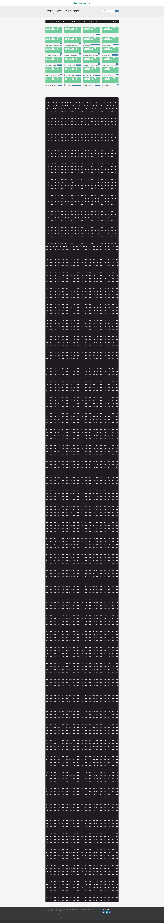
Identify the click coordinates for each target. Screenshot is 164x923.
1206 (86, 281)
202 (98, 124)
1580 (63, 345)
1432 (78, 320)
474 (95, 166)
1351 (59, 307)
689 (112, 198)
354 (115, 147)
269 (112, 134)
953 (82, 240)
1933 (105, 403)
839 (52, 224)
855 (105, 224)
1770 (63, 377)
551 (72, 179)
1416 (90, 317)
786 (85, 214)
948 (65, 240)
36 (70, 102)
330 (105, 143)
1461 (117, 323)
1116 (105, 265)
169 (58, 121)
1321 (90, 301)
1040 (105, 252)
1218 (59, 285)
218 (82, 127)
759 (65, 211)
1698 (78, 365)
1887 (74, 397)
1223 (78, 285)
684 (95, 198)
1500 (47, 333)
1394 (78, 313)
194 (72, 124)
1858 (109, 390)
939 (105, 236)
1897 (113, 397)
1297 (70, 297)
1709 (47, 368)
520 (108, 172)
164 (112, 118)
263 (92, 134)
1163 (67, 275)
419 (52, 159)
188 (52, 124)
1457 (101, 323)
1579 (59, 345)
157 (88, 118)
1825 (55, 387)
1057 (97, 256)
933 (85, 236)
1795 (86, 381)
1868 (74, 393)
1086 (63, 262)
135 (85, 115)
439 (48, 163)
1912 (97, 400)
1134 (101, 268)
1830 (74, 387)
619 (88, 188)
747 (95, 208)
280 (78, 137)
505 (58, 172)
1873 (94, 393)
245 (102, 131)
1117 (109, 265)
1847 (67, 390)
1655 (59, 358)
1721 (94, 368)
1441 (113, 320)
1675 (63, 361)
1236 (55, 288)
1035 (86, 252)
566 (52, 182)
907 (68, 233)
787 (88, 214)
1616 (55, 352)
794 (112, 214)
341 (72, 147)
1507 (74, 333)
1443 (47, 323)
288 (105, 137)
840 (55, 224)
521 (112, 172)
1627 (97, 352)
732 (115, 204)
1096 (101, 262)
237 (75, 131)
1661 (82, 358)
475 (98, 166)
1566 (82, 342)
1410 (67, 317)
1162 (63, 275)
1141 (55, 272)
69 (93, 105)
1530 (90, 336)
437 (112, 159)
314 (52, 143)
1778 (94, 377)
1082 (47, 262)
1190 (97, 278)
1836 (97, 387)
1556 (117, 339)
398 (52, 156)
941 (112, 236)
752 (112, 208)
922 (48, 236)
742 (78, 208)
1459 (109, 323)
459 (115, 163)
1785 (47, 381)
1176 (117, 275)
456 (105, 163)
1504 (63, 333)
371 (102, 150)
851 (92, 224)
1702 (94, 365)
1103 (55, 265)
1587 (90, 345)
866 (72, 227)
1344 (105, 304)
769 (98, 211)
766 (88, 211)
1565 (78, 342)
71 (98, 105)
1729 (51, 371)
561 (105, 179)
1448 (67, 323)
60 (67, 105)
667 (108, 195)
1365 (113, 307)
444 (65, 163)
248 (112, 131)
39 (79, 102)
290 (112, 137)
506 (62, 172)
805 (78, 217)
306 (95, 140)
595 (78, 185)
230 (52, 131)
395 (112, 153)
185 (112, 121)
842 (62, 224)
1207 (90, 281)
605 (112, 185)
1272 (47, 294)
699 (75, 201)
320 (72, 143)
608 (52, 188)
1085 (59, 262)
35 (67, 102)
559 (98, 179)
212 (62, 127)
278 (72, 137)
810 (95, 217)
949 (68, 240)
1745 (113, 371)
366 (85, 150)
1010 (63, 249)
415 (108, 156)
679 (78, 198)
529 (68, 176)
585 (115, 182)
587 (52, 185)
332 (112, 143)
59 (65, 105)
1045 (51, 256)
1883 (59, 397)
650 (52, 195)
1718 (82, 368)
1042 (113, 252)
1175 (113, 275)
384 (75, 153)
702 (85, 201)
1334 (67, 304)
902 (52, 233)
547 (58, 179)
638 (82, 192)
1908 (82, 400)
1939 (55, 406)
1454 (90, 323)
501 (115, 169)
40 (82, 102)
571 (68, 182)
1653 (51, 358)
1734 (70, 371)
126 (55, 115)
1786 (51, 381)
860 (52, 227)
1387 (51, 313)
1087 (67, 262)
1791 (70, 381)
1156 (113, 272)
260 (82, 134)
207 (115, 124)
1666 (101, 358)
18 (90, 99)
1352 (63, 307)
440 (52, 163)
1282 (86, 294)
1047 (59, 256)
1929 (90, 403)
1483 (55, 329)
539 (102, 176)
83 (61, 108)
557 (92, 179)
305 (92, 140)
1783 (113, 377)
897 (105, 230)
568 (58, 182)
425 (72, 159)
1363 (105, 307)
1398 (94, 313)
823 (68, 220)
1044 (47, 256)
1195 (117, 278)
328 (98, 143)
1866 (67, 393)
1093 (90, 262)
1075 (94, 259)
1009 (59, 249)
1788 (59, 381)
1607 (94, 349)
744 (85, 208)
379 (58, 153)
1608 (97, 349)
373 (108, 150)
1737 (82, 371)
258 (75, 134)
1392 (70, 313)
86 (69, 108)
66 (84, 105)
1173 (105, 275)
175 (78, 121)
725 (92, 204)
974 (82, 243)
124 (48, 115)
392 (102, 153)
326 (92, 143)
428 (82, 159)
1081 (117, 259)
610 (58, 188)
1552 (101, 339)
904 (58, 233)
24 (107, 99)
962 (112, 240)
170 (62, 121)
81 (55, 108)
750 (105, 208)
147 (55, 118)
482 (52, 169)
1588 (94, 345)
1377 (86, 310)
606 (115, 185)
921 (115, 233)
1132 (94, 268)
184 (108, 121)
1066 (59, 259)
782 (72, 214)
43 (90, 102)
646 (108, 192)
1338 (82, 304)
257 (72, 134)
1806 (55, 384)
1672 (51, 361)
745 (88, 208)
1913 (101, 400)
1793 (78, 381)
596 (82, 185)
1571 (101, 342)
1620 (70, 352)
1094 (94, 262)
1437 (97, 320)
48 (104, 102)
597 (85, 185)
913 (88, 233)
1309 (117, 297)
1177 (47, 278)
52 (115, 102)
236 (72, 131)
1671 (47, 361)
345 (85, 147)
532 (78, 176)
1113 (94, 265)
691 (48, 201)
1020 (101, 249)
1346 (113, 304)
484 (58, 169)
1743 (105, 371)
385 (78, 153)
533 (82, 176)
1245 (90, 288)
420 (55, 159)
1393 (74, 313)
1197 (51, 281)
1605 (86, 349)
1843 (51, 390)
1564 (74, 342)
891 (85, 230)
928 (68, 236)
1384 (113, 310)
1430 (70, 320)
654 (65, 195)
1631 (113, 352)
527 (62, 176)
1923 (67, 403)
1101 (47, 265)
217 (78, 127)
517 (98, 172)
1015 (82, 249)
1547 (82, 339)
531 (75, 176)
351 (105, 147)
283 (88, 137)
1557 (47, 342)
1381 (101, 310)
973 (78, 243)
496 (98, 169)
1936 (117, 403)
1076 (97, 259)
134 (82, 115)
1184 (74, 278)
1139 (47, 272)
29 (51, 102)
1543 (67, 339)
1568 (90, 342)
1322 (94, 301)
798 (55, 217)
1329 (47, 304)
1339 (86, 304)
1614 (47, 352)
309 (105, 140)
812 (102, 217)
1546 (78, 339)
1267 (101, 291)
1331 (55, 304)
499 (108, 169)
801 (65, 217)
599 (92, 185)
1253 (47, 291)
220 (88, 127)
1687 (109, 361)
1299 (78, 297)
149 (62, 118)
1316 (70, 301)
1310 (47, 301)
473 (92, 166)
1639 (70, 355)
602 (102, 185)
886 (68, 230)
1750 (59, 374)
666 (105, 195)
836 (112, 220)
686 (102, 198)
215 (72, 127)
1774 (78, 377)
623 (102, 188)
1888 (78, 397)
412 (98, 156)
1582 (70, 345)
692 (52, 201)
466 (68, 166)
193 (68, 124)
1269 (109, 291)
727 (98, 204)
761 (72, 211)
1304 (97, 297)
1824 (51, 387)
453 (95, 163)
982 (108, 243)
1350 (55, 307)
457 (108, 163)
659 (82, 195)
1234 (47, 288)
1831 (78, 387)
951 (75, 240)
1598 (59, 349)
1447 (63, 323)
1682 (90, 361)
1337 (78, 304)
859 (48, 227)
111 (75, 111)
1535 (109, 336)
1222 (74, 285)
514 (88, 172)
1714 (67, 368)
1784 (117, 377)
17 (88, 99)
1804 (47, 384)
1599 (63, 349)
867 (75, 227)
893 (92, 230)
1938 (51, 406)
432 (95, 159)
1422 (113, 317)
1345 (109, 304)
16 (85, 99)
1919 (51, 403)
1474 (94, 326)
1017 (90, 249)
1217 (55, 285)
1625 (90, 352)
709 (108, 201)
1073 (86, 259)
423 (65, 159)
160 (98, 118)
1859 (113, 390)
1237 (59, 288)
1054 (86, 256)
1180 (59, 278)
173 (72, 121)
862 (58, 227)
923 (52, 236)
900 (115, 230)
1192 (105, 278)
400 (58, 156)
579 (95, 182)
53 (48, 105)
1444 (51, 323)
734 (52, 208)
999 (94, 246)
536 (92, 176)
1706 (109, 365)
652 (58, 195)
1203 (74, 281)
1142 (59, 272)
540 (105, 176)
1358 (86, 307)
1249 (105, 288)
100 (109, 108)
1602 (74, 349)
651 (55, 195)
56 (56, 105)
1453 (86, 323)
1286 (101, 294)
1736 (78, 371)
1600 (67, 349)
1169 (90, 275)
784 (78, 214)
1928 (86, 403)
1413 (78, 317)
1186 (82, 278)
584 (112, 182)
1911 (94, 400)
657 (75, 195)
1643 (86, 355)
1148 (82, 272)
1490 (82, 329)
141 (105, 115)
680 (82, 198)
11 (71, 99)
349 (98, 147)
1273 (51, 294)
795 (115, 214)
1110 (82, 265)
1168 (86, 275)
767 (92, 211)
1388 (55, 313)
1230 (105, 285)
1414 (82, 317)
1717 (78, 368)
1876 (105, 393)
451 (88, 163)
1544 (70, 339)
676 (68, 198)
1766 (47, 377)
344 (82, 147)
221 (92, 127)
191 (62, 124)
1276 (63, 294)
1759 (94, 374)
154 (78, 118)
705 (95, 201)
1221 (70, 285)
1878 (113, 393)
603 (105, 185)
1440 (109, 320)
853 (98, 224)
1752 (67, 374)
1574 (113, 342)
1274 (55, 294)
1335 (70, 304)
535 (88, 176)
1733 (67, 371)
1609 (101, 349)
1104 (59, 265)
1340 (90, 304)
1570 (97, 342)
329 (102, 143)
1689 (117, 361)
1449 (70, 323)
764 (82, 211)
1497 (109, 329)
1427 (59, 320)
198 (85, 124)
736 (58, 208)
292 (48, 140)
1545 (74, 339)
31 (56, 102)
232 (58, 131)
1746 (117, 371)
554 (82, 179)
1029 (63, 252)
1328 (117, 301)
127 (58, 115)
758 (62, 211)
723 (85, 204)
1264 (90, 291)
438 (115, 159)
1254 (51, 291)
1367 (47, 310)
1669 (113, 358)
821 (62, 220)
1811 (74, 384)
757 (58, 211)
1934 (109, 403)
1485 (63, 329)
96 (98, 108)
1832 (82, 387)
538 (98, 176)
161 (102, 118)
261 (85, 134)
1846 (63, 390)
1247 (97, 288)
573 (75, 182)
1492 (90, 329)
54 (51, 105)
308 (102, 140)
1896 (109, 397)
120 (105, 111)
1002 (105, 246)
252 (55, 134)
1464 (55, 326)
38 (76, 102)
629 (52, 192)
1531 (94, 336)
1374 (74, 310)
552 (75, 179)
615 (75, 188)
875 (102, 227)
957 (95, 240)
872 (92, 227)
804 (75, 217)
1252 (117, 288)
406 (78, 156)
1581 (67, 345)
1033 (78, 252)
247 (108, 131)
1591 (105, 345)
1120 (47, 268)
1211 (105, 281)
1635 (55, 355)
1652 (47, 358)
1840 (113, 387)
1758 (90, 374)
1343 (101, 304)
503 (52, 172)
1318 (78, 301)
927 (65, 236)
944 (52, 240)
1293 (55, 297)
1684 (97, 361)
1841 (117, 387)
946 (58, 240)
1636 (59, 355)
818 (52, 220)
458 (112, 163)
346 (88, 147)
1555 (113, 339)
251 (52, 134)
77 (115, 105)
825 (75, 220)
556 (88, 179)
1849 (74, 390)
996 (84, 246)
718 (68, 204)
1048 (63, 256)
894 (95, 230)
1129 (82, 268)
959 (102, 240)
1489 (78, 329)
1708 (117, 365)
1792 (74, 381)
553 (78, 179)
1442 (117, 320)
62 (73, 105)
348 (95, 147)
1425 (51, 320)
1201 (67, 281)
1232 (113, 285)
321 (75, 143)
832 (98, 220)
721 (78, 204)
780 (65, 214)
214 (68, 127)
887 (72, 230)
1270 (113, 291)
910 (78, 233)
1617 (59, 352)
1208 (94, 281)
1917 (117, 400)
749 (102, 208)
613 (68, 188)
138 (95, 115)
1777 (90, 377)
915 (95, 233)
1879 (117, 393)
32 (59, 102)
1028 (59, 252)
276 (65, 137)
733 (48, 208)
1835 (94, 387)
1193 (109, 278)
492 (85, 169)
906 (65, 233)
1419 (101, 317)
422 (62, 159)
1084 (55, 262)
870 (85, 227)
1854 (94, 390)
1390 (63, 313)
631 (58, 192)
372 (105, 150)
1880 (47, 397)
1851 (82, 390)
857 (112, 224)
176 (82, 121)
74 (107, 105)
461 (52, 166)
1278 (70, 294)
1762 (105, 374)
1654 (55, 358)
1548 (86, 339)
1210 (101, 281)
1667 (105, 358)
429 (85, 159)
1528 (82, 336)
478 (108, 166)
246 (105, 131)
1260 (74, 291)
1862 (51, 393)
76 (113, 105)
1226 (90, 285)
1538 (47, 339)
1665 (97, 358)
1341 (94, 304)
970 (68, 243)
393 (105, 153)
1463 (51, 326)
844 (68, 224)
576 (85, 182)
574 (78, 182)
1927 (82, 403)
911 (82, 233)
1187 (86, 278)
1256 (59, 291)
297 (65, 140)
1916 (113, 400)
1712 (59, 368)
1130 (86, 268)
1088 (70, 262)
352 (108, 147)
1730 (55, 371)
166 (48, 121)
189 (55, 124)
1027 (55, 252)
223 (98, 127)
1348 (47, 307)
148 (58, 118)
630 (55, 192)
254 (62, 134)
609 (55, 188)
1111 (86, 265)
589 (58, 185)
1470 (78, 326)
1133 (97, 268)
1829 (70, 387)
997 (87, 246)
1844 (55, 390)
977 (92, 243)
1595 (47, 349)
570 (65, 182)
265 (98, 134)
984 (115, 243)
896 (102, 230)
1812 (78, 384)
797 (52, 217)
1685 (101, 361)
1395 (82, 313)
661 (88, 195)
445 (68, 163)
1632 (117, 352)
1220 (67, 285)
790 (98, 214)
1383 (109, 310)
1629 (105, 352)
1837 (101, 387)
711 (115, 201)
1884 (63, 397)
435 (105, 159)
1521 (55, 336)
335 (52, 147)
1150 (90, 272)
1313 (59, 301)
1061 (113, 256)
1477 (105, 326)
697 (68, 201)
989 (60, 246)
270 (115, 134)
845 (72, 224)
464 (62, 166)
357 (55, 150)
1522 (59, 336)
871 (88, 227)
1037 (94, 252)
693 (55, 201)
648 (115, 192)
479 (112, 166)
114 (85, 111)
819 (55, 220)
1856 (101, 390)
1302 (90, 297)
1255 (55, 291)
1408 (59, 317)
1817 (97, 384)
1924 (70, 403)
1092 (86, 262)
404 (72, 156)
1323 (97, 301)
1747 (47, 374)
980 (102, 243)
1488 (74, 329)
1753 (70, 374)
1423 (117, 317)
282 (85, 137)
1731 (59, 371)
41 (84, 102)
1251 (113, 288)
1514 (101, 333)
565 (48, 182)
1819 (105, 384)
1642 (82, 355)
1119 (117, 265)
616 (78, 188)
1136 (109, 268)
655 (68, 195)
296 (62, 140)
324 (85, 143)
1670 (117, 358)
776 (52, 214)
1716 (74, 368)
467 (72, 166)
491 (82, 169)
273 (55, 137)
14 (79, 99)
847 (78, 224)
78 (47, 108)
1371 (63, 310)
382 (68, 153)
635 (72, 192)
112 (78, 111)
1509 (82, 333)
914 (92, 233)
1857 (105, 390)
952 (78, 240)
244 (98, 131)
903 (55, 233)
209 (52, 127)
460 (48, 166)
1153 (101, 272)
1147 (78, 272)
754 (48, 211)
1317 (74, 301)
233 (62, 131)
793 (108, 214)
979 (98, 243)
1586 (86, 345)
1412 (74, 317)
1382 (105, 310)
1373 (70, 310)
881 (52, 230)
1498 (113, 329)
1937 (47, 406)
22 (102, 99)
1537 (117, 336)
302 (82, 140)
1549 (90, 339)
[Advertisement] (82, 90)
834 (105, 220)
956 (92, 240)
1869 (78, 393)
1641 (78, 355)
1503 (59, 333)
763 (78, 211)
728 (102, 204)
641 (92, 192)
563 (112, 179)
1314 (63, 301)
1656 (63, 358)
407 (82, 156)
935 (92, 236)
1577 (51, 345)
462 (55, 166)
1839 (109, 387)
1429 (67, 320)
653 (62, 195)
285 (95, 137)
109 (68, 111)
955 (88, 240)
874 (98, 227)
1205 (82, 281)
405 (75, 156)
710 (112, 201)
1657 (67, 358)
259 (78, 134)
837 (115, 220)
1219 (63, 285)
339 (65, 147)
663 (95, 195)
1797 (94, 381)
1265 (94, 291)
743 (82, 208)
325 (88, 143)
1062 (117, 256)
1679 (78, 361)
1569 (94, 342)
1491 (86, 329)
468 (75, 166)
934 (88, 236)
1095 (97, 262)
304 (88, 140)
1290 (117, 294)
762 (75, 211)
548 (62, 179)
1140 (51, 272)
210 (55, 127)
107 (62, 111)
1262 (82, 291)
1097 (105, 262)
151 (68, 118)
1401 (105, 313)
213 (65, 127)
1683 (94, 361)
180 (95, 121)
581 (102, 182)
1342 (97, 304)
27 (116, 99)
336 (55, 147)
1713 (63, 368)
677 (72, 198)
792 (105, 214)
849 (85, 224)
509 (72, 172)
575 (82, 182)
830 (92, 220)
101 (113, 108)
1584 (78, 345)
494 (92, 169)
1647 (101, 355)
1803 (117, 381)
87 (72, 108)
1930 (94, 403)
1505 (67, 333)
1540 (55, 339)
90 (81, 108)
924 (55, 236)
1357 (82, 307)
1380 (97, 310)
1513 (97, 333)
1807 (59, 384)
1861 (47, 393)
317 (62, 143)
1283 (90, 294)
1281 (82, 294)
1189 (94, 278)
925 (58, 236)
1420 (105, 317)
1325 (105, 301)
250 (48, 134)
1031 (70, 252)
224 (102, 127)
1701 (90, 365)
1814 (86, 384)
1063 (47, 259)
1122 (55, 268)
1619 (67, 352)
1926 (78, 403)
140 (102, 115)
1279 (74, 294)
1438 (101, 320)
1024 (117, 249)
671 (52, 198)
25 (110, 99)
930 (75, 236)
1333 (63, 304)
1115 (101, 265)
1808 (63, 384)
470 (82, 166)
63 (76, 105)
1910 (90, 400)
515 (92, 172)
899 (112, 230)
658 (78, 195)
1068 (67, 259)
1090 (78, 262)
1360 (94, 307)
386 (82, 153)
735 (55, 208)
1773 (74, 377)
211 (58, 127)
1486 (67, 329)
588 (55, 185)
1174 (109, 275)
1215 (47, 285)
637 (78, 192)
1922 (63, 403)
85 (67, 108)
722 (82, 204)
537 (95, 176)
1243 (82, 288)
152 (72, 118)
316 (58, 143)
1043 (117, 252)
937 (98, 236)
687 (105, 198)
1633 (47, 355)
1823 (47, 387)
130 (68, 115)
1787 (55, 381)
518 (102, 172)
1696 (70, 365)
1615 (51, 352)
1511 (90, 333)
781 (68, 214)
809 (92, 217)
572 (72, 182)
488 (72, 169)
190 (58, 124)
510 (75, 172)
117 (95, 111)
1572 (105, 342)
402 (65, 156)
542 (112, 176)
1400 (101, 313)
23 (105, 99)
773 (112, 211)
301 (78, 140)
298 (68, 140)
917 (102, 233)
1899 (47, 400)
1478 (109, 326)
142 (108, 115)
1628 (101, 352)
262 (88, 134)
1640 (74, 355)
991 (67, 246)
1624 (86, 352)
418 (48, 159)
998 (90, 246)
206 (112, 124)
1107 (70, 265)
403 (68, 156)
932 (82, 236)
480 (115, 166)
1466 (63, 326)
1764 (113, 374)
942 (115, 236)
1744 (109, 371)
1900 (51, 400)
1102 (51, 265)
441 (55, 163)
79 (50, 108)
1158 (47, 275)
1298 (74, 297)
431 (92, 159)
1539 (51, 339)
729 (105, 204)
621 (95, 188)
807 (85, 217)
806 (82, 217)
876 (105, 227)
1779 (97, 377)
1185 (78, 278)
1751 (63, 374)
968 (62, 243)
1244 (86, 288)
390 (95, 153)
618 (85, 188)
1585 (82, 345)
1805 (51, 384)
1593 (113, 345)
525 (55, 176)
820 (58, 220)
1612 (113, 349)
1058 (101, 256)
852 (95, 224)
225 (105, 127)
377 (52, 153)
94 (92, 108)
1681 (86, 361)
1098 (109, 262)
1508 (78, 333)
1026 (51, 252)
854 (102, 224)
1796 (90, 381)
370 (98, 150)
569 (62, 182)
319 (68, 143)
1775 (82, 377)
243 (95, 131)
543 (115, 176)
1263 (86, 291)
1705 (105, 365)
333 (115, 143)
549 (65, 179)
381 (65, 153)
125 (52, 115)
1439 (105, 320)
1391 (67, 313)
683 (92, 198)
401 (62, 156)
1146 (74, 272)
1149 (86, 272)
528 (65, 176)
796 (48, 217)
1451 (78, 323)
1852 (86, 390)
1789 (63, 381)
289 (108, 137)
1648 (105, 355)
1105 (63, 265)
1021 (105, 249)
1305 (101, 297)
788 (92, 214)
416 (112, 156)
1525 (70, 336)
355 (48, 150)
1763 (109, 374)
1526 (74, 336)
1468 (70, 326)
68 (90, 105)
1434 (86, 320)
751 (108, 208)
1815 (90, 384)
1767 (51, 377)
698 (72, 201)
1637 (63, 355)
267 (105, 134)
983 (112, 243)
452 (92, 163)
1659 (74, 358)
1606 (90, 349)
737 (62, 208)
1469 (74, 326)
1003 (109, 246)
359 (62, 150)
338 (62, 147)
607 (48, 188)
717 (65, 204)
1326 (109, 301)
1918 (47, 403)
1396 (86, 313)
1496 (105, 329)
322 (78, 143)
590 (62, 185)
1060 (109, 256)
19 (93, 99)
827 (82, 220)
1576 (47, 345)
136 (88, 115)
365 (82, 150)
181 (98, 121)
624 (105, 188)
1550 (94, 339)
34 (65, 102)
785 (82, 214)
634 (68, 192)
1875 (101, 393)
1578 (55, 345)
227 (112, 127)
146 (52, 118)
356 (52, 150)
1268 (105, 291)
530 (72, 176)
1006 (47, 249)
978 (95, 243)
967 (58, 243)
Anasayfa (47, 13)
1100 (117, 262)
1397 (90, 313)
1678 (74, 361)
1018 (94, 249)
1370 (59, 310)
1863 (55, 393)
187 (48, 124)
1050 (70, 256)
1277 (67, 294)
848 (82, 224)
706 (98, 201)
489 (75, 169)
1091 (82, 262)
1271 (117, 291)
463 (58, 166)
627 (115, 188)
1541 (59, 339)
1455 (94, 323)
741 (75, 208)
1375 (78, 310)
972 (75, 243)
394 (108, 153)
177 (85, 121)
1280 (78, 294)
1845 (59, 390)
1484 (59, 329)
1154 (105, 272)
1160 (55, 275)
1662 (86, 358)
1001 (101, 246)
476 (102, 166)
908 (72, 233)
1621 (74, 352)
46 (98, 102)
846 (75, 224)
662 (92, 195)
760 (68, 211)
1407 (55, 317)
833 (102, 220)
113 (82, 111)
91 (84, 108)
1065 (55, 259)
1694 (63, 365)
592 (68, 185)
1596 (51, 349)
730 (108, 204)
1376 (82, 310)
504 (55, 172)
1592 (109, 345)
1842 (47, 390)
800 (62, 217)
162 (105, 118)
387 (85, 153)
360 (65, 150)
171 (65, 121)
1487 (70, 329)
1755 (78, 374)
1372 (67, 310)
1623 (82, 352)
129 (65, 115)
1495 (101, 329)
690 (115, 198)
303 (85, 140)
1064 (51, 259)
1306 (105, 297)
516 (95, 172)
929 (72, 236)
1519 (47, 336)
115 (88, 111)
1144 (67, 272)
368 (92, 150)
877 (108, 227)
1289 (113, 294)
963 (115, 240)
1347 (117, 304)
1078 (105, 259)
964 (48, 243)
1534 (105, 336)
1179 (55, 278)
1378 (90, 310)
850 (88, 224)
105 (55, 111)
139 (98, 115)
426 (75, 159)
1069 (70, 259)
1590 (101, 345)
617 (82, 188)
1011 (67, 249)
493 (88, 169)
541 (108, 176)
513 (85, 172)
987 (54, 246)
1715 (70, 368)
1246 (94, 288)
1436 (94, 320)
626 (112, 188)
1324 (101, 301)
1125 (67, 268)
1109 (78, 265)
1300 (82, 297)
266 (102, 134)
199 (88, 124)
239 (82, 131)
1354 (70, 307)
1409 (63, 317)
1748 (51, 374)
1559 (55, 342)
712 (48, 204)
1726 (113, 368)
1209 (97, 281)
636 (75, 192)
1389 (59, 313)
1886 (70, 397)
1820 (109, 384)
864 (65, 227)
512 (82, 172)
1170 (94, 275)
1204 (78, 281)
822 (65, 220)
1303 (94, 297)
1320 (86, 301)
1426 (55, 320)
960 (105, 240)
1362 (101, 307)
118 (98, 111)
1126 (70, 268)
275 (62, 137)
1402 (109, 313)
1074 (90, 259)
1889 (82, 397)
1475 (97, 326)
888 (75, 230)
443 (62, 163)
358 (58, 150)
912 (85, 233)
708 (105, 201)
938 (102, 236)
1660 (78, 358)
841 (58, 224)
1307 (109, 297)
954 (85, 240)
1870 (82, 393)
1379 (94, 310)
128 (62, 115)
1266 (97, 291)
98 (103, 108)
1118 (113, 265)
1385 (117, 310)
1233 (117, 285)
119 (102, 111)
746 (92, 208)
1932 (101, 403)
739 (68, 208)
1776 (86, 377)
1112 (90, 265)
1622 (78, 352)
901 (48, 233)
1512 (94, 333)
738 (65, 208)
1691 (51, 365)
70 (96, 105)
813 (105, 217)
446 (72, 163)
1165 (74, 275)
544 (48, 179)
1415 (86, 317)
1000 (97, 246)
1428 (63, 320)
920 (112, 233)
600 (95, 185)
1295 (63, 297)
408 (85, 156)
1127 (74, 268)
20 (96, 99)
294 (55, 140)
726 (95, 204)
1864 (59, 393)
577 (88, 182)
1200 (63, 281)
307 (98, 140)
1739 (90, 371)
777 (55, 214)
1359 (90, 307)
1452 (82, 323)
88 (75, 108)
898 (108, 230)
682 (88, 198)
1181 (63, 278)
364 (78, 150)
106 (58, 111)
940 (108, 236)
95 (95, 108)
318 (65, 143)
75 (110, 105)
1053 (82, 256)
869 (82, 227)
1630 (109, 352)
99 (106, 108)
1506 (70, 333)
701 (82, 201)
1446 (59, 323)
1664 (94, 358)
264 (95, 134)
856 (108, 224)
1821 (113, 384)
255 (65, 134)
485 (62, 169)
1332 (59, 304)
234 (65, 131)
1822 (117, 384)
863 (62, 227)
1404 (117, 313)
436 (108, 159)
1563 (70, 342)
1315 (67, 301)
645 (105, 192)
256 (68, 134)
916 (98, 233)
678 (75, 198)
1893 (97, 397)
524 (52, 176)
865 (68, 227)
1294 (59, 297)
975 (85, 243)
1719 (86, 368)
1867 (70, 393)
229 (48, 131)
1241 (74, 288)
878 (112, 227)
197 (82, 124)
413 (102, 156)
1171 (97, 275)
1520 (51, 336)
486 (65, 169)
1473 (90, 326)
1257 (63, 291)
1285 (97, 294)
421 (58, 159)
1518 (117, 333)
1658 (70, 358)
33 (62, 102)
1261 (78, 291)
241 (88, 131)
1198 (55, 281)
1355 (74, 307)
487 (68, 169)
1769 (59, 377)
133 (78, 115)
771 (105, 211)
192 (65, 124)
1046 (55, 256)
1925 (74, 403)
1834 (90, 387)
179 (92, 121)
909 (75, 233)
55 (53, 105)
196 (78, 124)
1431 (74, 320)
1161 (59, 275)
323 (82, 143)
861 (55, 227)
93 (89, 108)
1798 (97, 381)
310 (108, 140)
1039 (101, 252)
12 (74, 99)
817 (48, 220)
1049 (67, 256)
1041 (109, 252)
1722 (97, 368)
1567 (86, 342)
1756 (82, 374)
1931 (97, 403)
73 (104, 105)
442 (58, 163)
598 (88, 185)
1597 (55, 349)
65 (82, 105)
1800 (105, 381)
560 (102, 179)
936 (95, 236)
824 (72, 220)
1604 (82, 349)
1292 (51, 297)
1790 (67, 381)
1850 (78, 390)
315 (55, 143)
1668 (109, 358)
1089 (74, 262)
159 (95, 118)
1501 (51, 333)
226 (108, 127)
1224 (82, 285)
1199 (59, 281)
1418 (97, 317)
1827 (63, 387)
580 (98, 182)
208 (48, 127)
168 (55, 121)
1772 (70, 377)
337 (58, 147)
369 (95, 150)
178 (88, 121)
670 (48, 198)
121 (108, 111)
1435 (90, 320)
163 (108, 118)
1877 (109, 393)
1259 (70, 291)
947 (62, 240)
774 (115, 211)
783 (75, 214)
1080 (113, 259)
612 (65, 188)
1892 (94, 397)
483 (55, 169)
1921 (59, 403)
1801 (109, 381)
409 (88, 156)
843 (65, 224)
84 (64, 108)
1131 (90, 268)
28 (48, 102)
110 (72, 111)
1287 (105, 294)
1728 (47, 371)
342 (75, 147)
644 (102, 192)
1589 (97, 345)
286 (98, 137)
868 (78, 227)
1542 (63, 339)
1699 (82, 365)
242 (92, 131)
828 (85, 220)
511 (78, 172)
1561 (63, 342)
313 (48, 143)
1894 (101, 397)
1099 (113, 262)
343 (78, 147)
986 (50, 246)
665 (102, 195)
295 (58, 140)
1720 (90, 368)
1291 (47, 297)
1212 (109, 281)
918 (105, 233)
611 (62, 188)
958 (98, 240)
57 (59, 105)
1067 (63, 259)
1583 (74, 345)
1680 (82, 361)
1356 (78, 307)
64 (79, 105)
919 (108, 233)
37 (73, 102)
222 (95, 127)
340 (68, 147)
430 (88, 159)
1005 (117, 246)
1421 (109, 317)
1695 (67, 365)
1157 (117, 272)
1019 (97, 249)
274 (58, 137)
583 (108, 182)
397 (48, 156)
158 (92, 118)
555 (85, 179)
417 (115, 156)
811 (98, 217)
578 (92, 182)
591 (65, 185)
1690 (47, 365)
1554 (109, 339)
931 (78, 236)
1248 (101, 288)
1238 (63, 288)
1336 (74, 304)
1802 (113, 381)
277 (68, 137)
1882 (55, 397)
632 (62, 192)
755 (52, 211)
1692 (55, 365)
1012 (70, 249)
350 (102, 147)
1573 (109, 342)
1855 (97, 390)
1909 (86, 400)
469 (78, 166)
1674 (59, 361)
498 (105, 169)
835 (108, 220)
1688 (113, 361)
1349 (51, 307)
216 (75, 127)
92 (86, 108)
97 (100, 108)
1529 (86, 336)
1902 (59, 400)
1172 (101, 275)
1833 (86, 387)
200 (92, 124)
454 (98, 163)
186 (115, 121)
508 (68, 172)
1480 (117, 326)
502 (48, 172)
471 (85, 166)
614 (72, 188)
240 (85, 131)
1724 (105, 368)
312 (115, 140)
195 (75, 124)
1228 (97, 285)
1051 (74, 256)
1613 (117, 349)
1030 (67, 252)
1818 (101, 384)
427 (78, 159)
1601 (70, 349)
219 (85, 127)
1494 (97, 329)
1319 (82, 301)
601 (98, 185)
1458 (105, 323)
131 (72, 115)
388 (88, 153)
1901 (55, 400)
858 (115, 224)
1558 (51, 342)
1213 (113, 281)
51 (113, 102)
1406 (51, 317)
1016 (86, 249)
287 (102, 137)
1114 (97, 265)
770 (102, 211)
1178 (51, 278)
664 (98, 195)
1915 (109, 400)
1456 (97, 323)
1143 (63, 272)
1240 (70, 288)
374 (112, 150)
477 (105, 166)
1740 (94, 371)
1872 (90, 393)
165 (115, 118)
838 (48, 224)
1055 (90, 256)
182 (102, 121)
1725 (109, 368)
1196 (47, 281)
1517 (113, 333)
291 (115, 137)
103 (48, 111)
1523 (63, 336)
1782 (109, 377)
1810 (70, 384)
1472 (86, 326)
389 (92, 153)
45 (96, 102)
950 (72, 240)
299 (72, 140)
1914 (105, 400)
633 (65, 192)
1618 (63, 352)
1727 (117, 368)
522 (115, 172)
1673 (55, 361)
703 (88, 201)
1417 (94, 317)
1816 (94, 384)
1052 (78, 256)
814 (108, 217)
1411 (70, 317)
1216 (51, 285)
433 (98, 159)
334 (48, 147)
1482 (51, 329)
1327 (113, 301)
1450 (74, 323)
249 (115, 131)
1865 (63, 393)
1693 (59, 365)
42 (87, 102)
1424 (47, 320)
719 (72, 204)
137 (92, 115)
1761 (101, 374)
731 (112, 204)
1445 (55, 323)
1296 (67, 297)
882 (55, 230)
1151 (94, 272)
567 (55, 182)
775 (48, 214)
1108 (74, 265)
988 (57, 246)
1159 (51, 275)
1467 (67, 326)
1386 (47, 313)
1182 (67, 278)
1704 (101, 365)
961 (108, 240)
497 (102, 169)
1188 (90, 278)
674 (62, 198)
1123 (59, 268)
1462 (47, 326)
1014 (78, 249)
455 (102, 163)
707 (102, 201)
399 (55, 156)
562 (108, 179)
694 (58, 201)
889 (78, 230)
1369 (55, 310)
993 (74, 246)
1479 (113, 326)
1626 (94, 352)
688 (108, 198)
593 (72, 185)
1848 (70, 390)
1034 (82, 252)
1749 (55, 374)
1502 (55, 333)
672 (55, 198)
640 (88, 192)
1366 (117, 307)
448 (78, 163)
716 (62, 204)
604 (108, 185)
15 (82, 99)
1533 (101, 336)
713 (52, 204)
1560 (59, 342)
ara (117, 10)
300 (75, 140)
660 (85, 195)
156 (85, 118)
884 (62, 230)
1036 (90, 252)
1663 (90, 358)
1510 (86, 333)
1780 (101, 377)
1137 (113, 268)
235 (68, 131)
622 (98, 188)
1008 (55, 249)
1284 (94, 294)
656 (72, 195)
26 (113, 99)
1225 (86, 285)
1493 (94, 329)
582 (105, 182)
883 (58, 230)
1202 (70, 281)
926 (62, 236)
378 (55, 153)
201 (95, 124)
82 (58, 108)
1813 (82, 384)
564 (115, 179)
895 (98, 230)
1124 (63, 268)
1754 (74, 374)
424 (68, 159)
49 (107, 102)
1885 (67, 397)
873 (95, 227)
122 (112, 111)
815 (112, 217)
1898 (117, 397)
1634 (51, 355)
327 (95, 143)
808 (88, 217)
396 (115, 153)
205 (108, 124)
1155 (109, 272)
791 (102, 214)
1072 (82, 259)
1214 (117, 281)
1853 (90, 390)
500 (112, 169)
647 (112, 192)
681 (85, 198)
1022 (109, 249)
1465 (59, 326)
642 (95, 192)
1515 (105, 333)
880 (48, 230)
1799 (101, 381)
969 (65, 243)
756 (55, 211)
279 (75, 137)
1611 (109, 349)
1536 (113, 336)
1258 (67, 291)
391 (98, 153)
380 (62, 153)
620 (92, 188)
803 (72, 217)
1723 (101, 368)
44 (93, 102)
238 (78, 131)
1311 (51, 301)
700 (78, 201)
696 (65, 201)
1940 (59, 406)
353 (112, 147)
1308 (113, 297)
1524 (67, 336)
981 (105, 243)
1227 (94, 285)
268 (108, 134)
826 (78, 220)
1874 (97, 393)
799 (58, 217)
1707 (113, 365)
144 (115, 115)
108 (65, 111)
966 (55, 243)
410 (92, 156)
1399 (97, 313)
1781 (105, 377)
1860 (117, 390)
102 (116, 108)
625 (108, 188)
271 (48, 137)
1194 (113, 278)
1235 (51, 288)
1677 (70, 361)
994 (77, 246)
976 (88, 243)
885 (65, 230)
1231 (109, 285)
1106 (67, 265)
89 (78, 108)
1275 (59, 294)
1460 (113, 323)
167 (52, 121)
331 (108, 143)
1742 (101, 371)
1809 (67, 384)
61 (70, 105)
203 (102, 124)
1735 (74, 371)
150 (65, 118)
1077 (101, 259)
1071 (78, 259)
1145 (70, 272)
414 (105, 156)
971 (72, 243)
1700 (86, 365)
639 (85, 192)
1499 (117, 329)
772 (108, 211)
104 (52, 111)
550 (68, 179)
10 (68, 99)
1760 (97, 374)
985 (47, 246)
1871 (86, 393)
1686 (105, 361)
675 (65, 198)
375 (115, 150)
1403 (113, 313)
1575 (117, 342)
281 (82, 137)
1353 (67, 307)
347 (92, 147)
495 (95, 169)
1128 (78, 268)
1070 (74, 259)
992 (70, 246)
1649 (109, 355)
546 (55, 179)
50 (110, 102)
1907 (78, 400)
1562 (67, 342)
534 (85, 176)
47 (101, 102)
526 (58, 176)
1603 (78, 349)
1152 (97, 272)
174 (75, 121)
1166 (78, 275)
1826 (59, 387)
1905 (70, 400)
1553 (105, 339)
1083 (51, 262)
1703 (97, 365)
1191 (101, 278)
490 (78, 169)
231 (55, 131)
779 (62, 214)
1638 (67, 355)
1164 (70, 275)
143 (112, 115)
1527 (78, 336)
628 (48, 192)
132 (75, 115)
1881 (51, 397)
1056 (94, 256)
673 (58, 198)
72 (101, 105)
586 (48, 185)
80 (53, 108)
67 (87, 105)
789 (95, 214)
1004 (113, 246)
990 (64, 246)
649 (48, 195)
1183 (70, 278)
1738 (86, 371)
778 (58, 214)
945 (55, 240)
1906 (74, 400)
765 (85, 211)
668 (112, 195)
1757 (86, 374)
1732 (63, 371)
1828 (67, 387)
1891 (90, 397)
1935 (113, 403)
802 (68, 217)
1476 (101, 326)
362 (72, 150)
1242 (78, 288)
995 (80, 246)
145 (48, 118)
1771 (67, 377)
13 (76, 99)
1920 (55, 403)
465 (65, 166)
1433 (82, 320)
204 (105, 124)
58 (62, 105)
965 (52, 243)
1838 (105, 387)
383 (72, 153)
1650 (113, 355)
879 (115, 227)
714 (55, 204)
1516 (109, 333)
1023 (113, 249)
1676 (67, 361)
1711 (55, 368)
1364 (109, 307)
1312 (55, 301)
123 (115, 111)
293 (52, 140)
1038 (97, 252)
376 (48, 153)
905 (62, 233)
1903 (63, 400)
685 (98, 198)
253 (58, 134)
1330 (51, 304)
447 (75, 163)
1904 (67, 400)
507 (65, 172)
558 (95, 179)
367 (88, 150)
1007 (51, 249)
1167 (82, 275)
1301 (86, 297)
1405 (47, 317)
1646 (97, 355)
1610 (105, 349)
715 (58, 204)
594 (75, 185)
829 (88, 220)
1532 (97, 336)
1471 (82, 326)
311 (112, 140)
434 (102, 159)
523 (48, 176)
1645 (94, 355)
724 (88, 204)
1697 (74, 365)
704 (92, 201)
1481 (47, 329)
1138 (117, 268)
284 (92, 137)
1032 (74, 252)
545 (52, 179)
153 (75, 118)
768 (95, 211)
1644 (90, 355)
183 (105, 121)
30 (53, 102)
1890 (86, 397)
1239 (67, 288)
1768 (55, 377)
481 (48, 169)
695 (62, 201)
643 (98, 192)
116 (92, 111)
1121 (51, 268)
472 (88, 166)
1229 (101, 285)
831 (95, 220)
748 (98, 208)
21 (99, 99)
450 (85, 163)
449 (82, 163)
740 (72, 208)
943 (48, 240)
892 (88, 230)
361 (68, 150)
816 (115, 217)
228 (115, 127)
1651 (117, 355)
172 (68, 121)
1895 (105, 397)
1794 (82, 381)
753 (115, 208)
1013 (74, 249)
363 (75, 150)
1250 (109, 288)
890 (82, 230)
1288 (109, 294)
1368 (51, 310)
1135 (105, 268)
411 (95, 156)
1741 (97, 371)
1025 (47, 252)
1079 (109, 259)
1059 (105, 256)
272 (52, 137)
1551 (97, 339)
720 (75, 204)
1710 (51, 368)
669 (115, 195)
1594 (117, 345)
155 (82, 118)
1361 (97, 307)
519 (105, 172)
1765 (117, 374)
